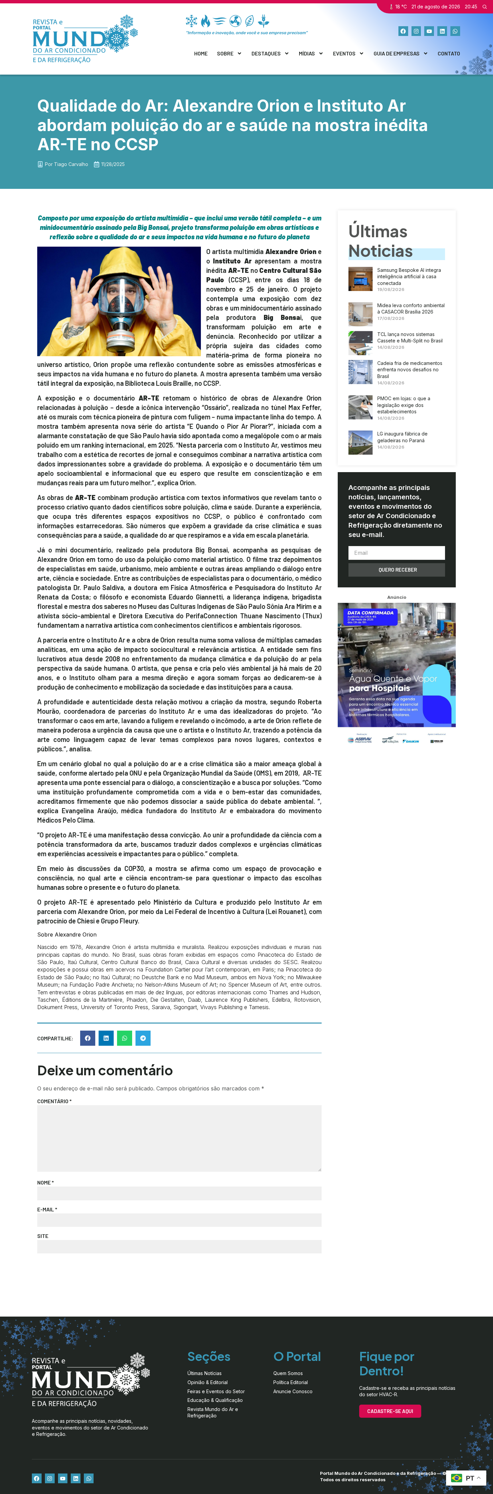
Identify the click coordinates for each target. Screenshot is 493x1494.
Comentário (54, 1101)
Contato (449, 53)
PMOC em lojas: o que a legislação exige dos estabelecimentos (403, 405)
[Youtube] (429, 31)
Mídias (307, 53)
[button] (87, 1038)
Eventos (344, 53)
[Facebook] (403, 31)
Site (42, 1236)
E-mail (47, 1209)
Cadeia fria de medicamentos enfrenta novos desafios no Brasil (409, 369)
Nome (45, 1182)
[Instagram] (416, 31)
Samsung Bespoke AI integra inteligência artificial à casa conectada (409, 276)
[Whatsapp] (455, 31)
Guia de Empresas (397, 53)
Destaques (266, 53)
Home (201, 53)
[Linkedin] (442, 31)
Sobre (225, 53)
